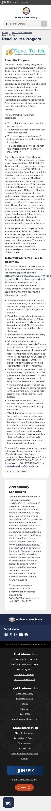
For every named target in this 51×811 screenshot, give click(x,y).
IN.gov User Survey (24, 693)
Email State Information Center (24, 664)
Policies (24, 704)
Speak (24, 787)
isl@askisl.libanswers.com (22, 598)
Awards (24, 758)
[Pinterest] (26, 634)
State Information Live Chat (24, 659)
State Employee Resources (24, 719)
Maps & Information (24, 733)
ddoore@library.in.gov (27, 544)
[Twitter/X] (11, 634)
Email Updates (24, 743)
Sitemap (24, 709)
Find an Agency (24, 669)
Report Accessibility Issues (24, 779)
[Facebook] (6, 634)
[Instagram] (15, 634)
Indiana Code (24, 748)
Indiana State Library (26, 17)
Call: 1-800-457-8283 (24, 674)
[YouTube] (21, 634)
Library (5, 33)
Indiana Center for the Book (22, 33)
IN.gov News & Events (24, 738)
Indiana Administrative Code (24, 753)
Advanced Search (24, 698)
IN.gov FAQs (24, 714)
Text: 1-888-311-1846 (24, 679)
